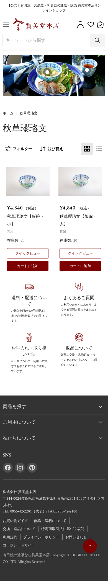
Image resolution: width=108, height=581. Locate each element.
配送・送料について (50, 521)
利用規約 (10, 537)
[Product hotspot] (47, 72)
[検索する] (97, 40)
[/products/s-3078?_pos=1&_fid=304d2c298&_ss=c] (28, 181)
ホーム (8, 113)
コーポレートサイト (19, 545)
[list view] (99, 149)
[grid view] (87, 149)
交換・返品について (19, 529)
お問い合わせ (76, 537)
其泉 (10, 231)
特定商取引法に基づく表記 (62, 529)
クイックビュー (27, 253)
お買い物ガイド (15, 521)
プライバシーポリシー (41, 537)
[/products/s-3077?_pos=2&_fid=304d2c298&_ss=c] (80, 181)
